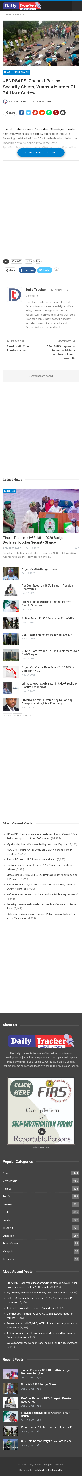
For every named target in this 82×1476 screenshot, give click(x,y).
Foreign (7, 1196)
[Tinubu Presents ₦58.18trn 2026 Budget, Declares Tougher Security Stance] (41, 511)
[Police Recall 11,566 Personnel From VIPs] (11, 623)
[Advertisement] (41, 210)
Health (6, 1212)
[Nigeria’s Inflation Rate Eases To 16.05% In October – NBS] (11, 672)
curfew (29, 261)
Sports (6, 1219)
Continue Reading (40, 152)
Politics (7, 1188)
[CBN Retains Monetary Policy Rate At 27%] (11, 639)
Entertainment (11, 1243)
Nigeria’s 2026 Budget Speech (40, 569)
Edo (38, 261)
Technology (9, 1259)
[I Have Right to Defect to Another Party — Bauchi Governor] (11, 606)
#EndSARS (16, 261)
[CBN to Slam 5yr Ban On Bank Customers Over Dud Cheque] (11, 655)
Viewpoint (8, 1251)
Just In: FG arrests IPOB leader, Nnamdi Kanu (31, 859)
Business (9, 491)
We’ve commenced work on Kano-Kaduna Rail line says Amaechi (42, 894)
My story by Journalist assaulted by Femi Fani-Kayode (37, 844)
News (7, 72)
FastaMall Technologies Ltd (48, 1470)
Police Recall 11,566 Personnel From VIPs (48, 618)
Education (8, 1235)
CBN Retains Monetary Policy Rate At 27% (47, 634)
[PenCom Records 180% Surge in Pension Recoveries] (11, 590)
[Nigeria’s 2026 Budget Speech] (11, 573)
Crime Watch (21, 72)
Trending (8, 1227)
